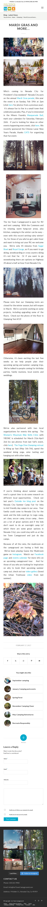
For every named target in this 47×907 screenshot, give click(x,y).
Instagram (17, 554)
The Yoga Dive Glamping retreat (29, 445)
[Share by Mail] (39, 660)
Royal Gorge (18, 249)
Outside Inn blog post (25, 501)
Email (5, 769)
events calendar (20, 558)
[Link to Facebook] (35, 900)
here (11, 105)
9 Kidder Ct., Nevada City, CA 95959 (19, 1)
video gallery (31, 571)
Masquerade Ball (35, 115)
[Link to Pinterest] (42, 900)
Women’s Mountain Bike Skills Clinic (20, 435)
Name (6, 758)
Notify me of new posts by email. (18, 814)
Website (6, 779)
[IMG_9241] (23, 47)
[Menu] (42, 7)
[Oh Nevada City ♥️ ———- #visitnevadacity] (13, 839)
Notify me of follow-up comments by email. (21, 810)
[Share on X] (16, 660)
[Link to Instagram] (38, 900)
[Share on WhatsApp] (24, 660)
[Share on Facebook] (8, 660)
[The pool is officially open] (13, 860)
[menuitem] (42, 7)
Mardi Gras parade (25, 98)
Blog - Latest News (10, 15)
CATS (26, 132)
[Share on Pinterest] (31, 660)
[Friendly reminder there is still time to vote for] (34, 860)
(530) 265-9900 (34, 1)
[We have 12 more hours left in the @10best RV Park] (34, 839)
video (29, 575)
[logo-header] (19, 7)
